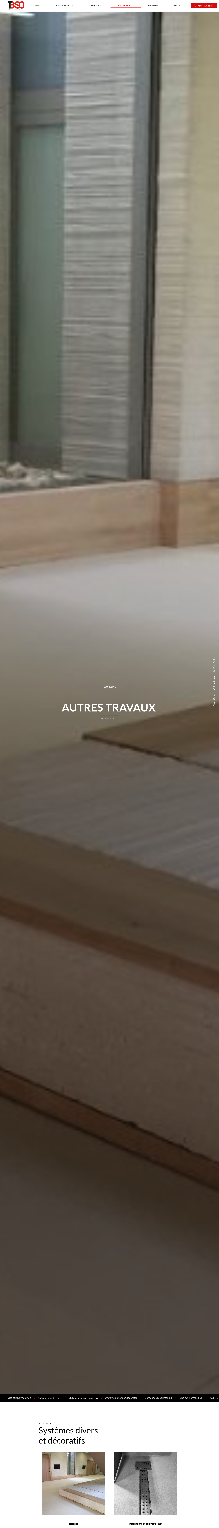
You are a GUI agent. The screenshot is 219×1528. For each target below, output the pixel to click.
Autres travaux (124, 6)
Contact (177, 6)
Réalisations (153, 6)
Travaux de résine (96, 6)
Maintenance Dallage (64, 6)
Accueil (38, 6)
